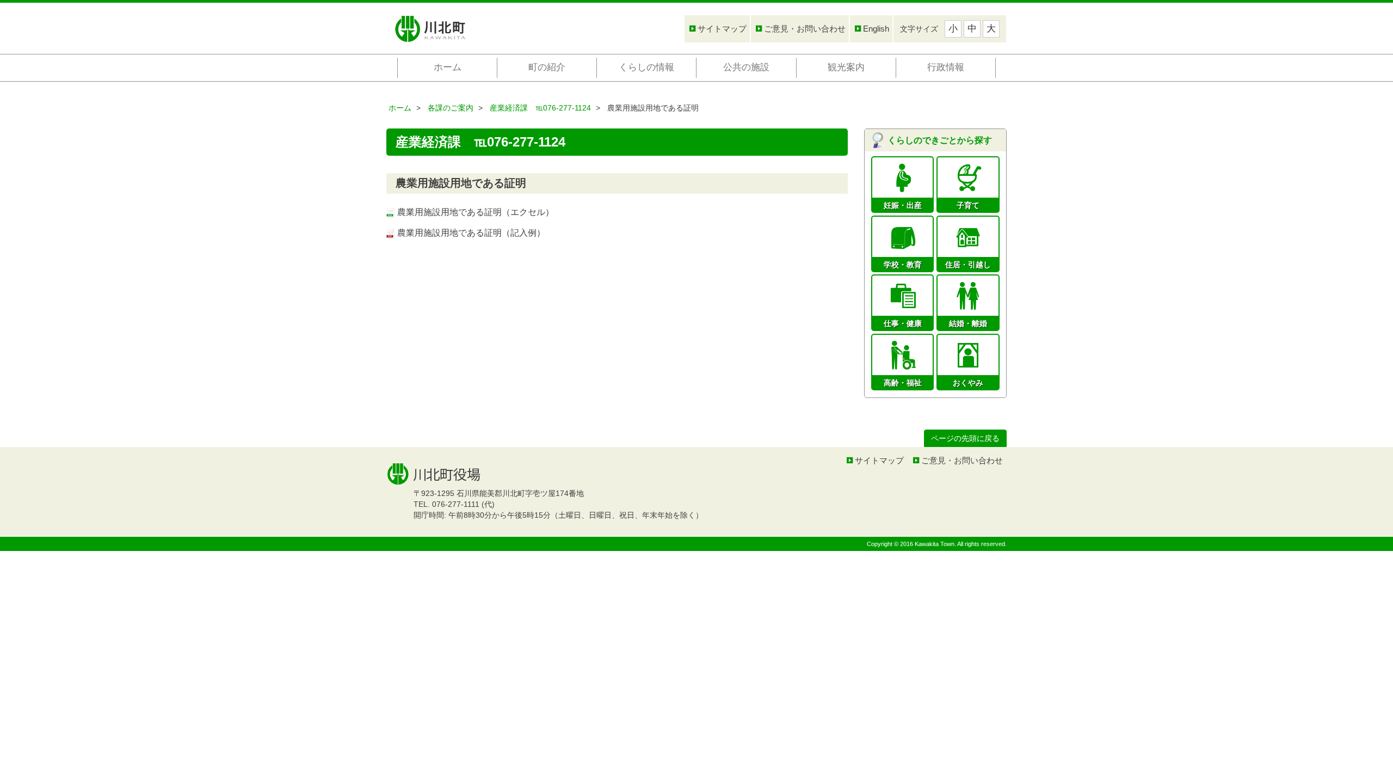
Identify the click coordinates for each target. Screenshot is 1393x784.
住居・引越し (968, 264)
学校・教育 (903, 264)
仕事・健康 (903, 323)
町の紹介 (546, 67)
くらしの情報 (646, 67)
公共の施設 (746, 67)
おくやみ (968, 382)
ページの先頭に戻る (965, 438)
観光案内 (846, 67)
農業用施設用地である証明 (461, 183)
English (876, 28)
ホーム (447, 67)
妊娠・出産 (903, 205)
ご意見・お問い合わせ (805, 28)
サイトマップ (722, 28)
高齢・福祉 (903, 382)
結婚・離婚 (968, 323)
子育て (968, 205)
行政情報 (945, 67)
